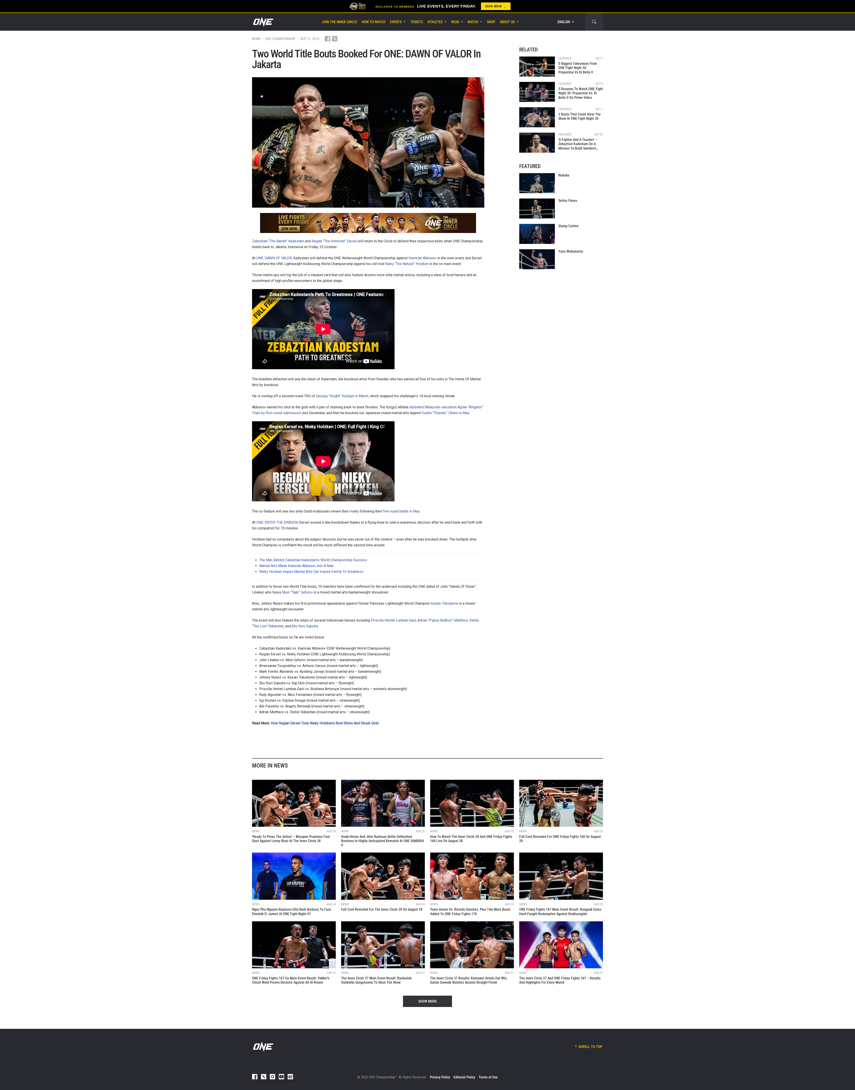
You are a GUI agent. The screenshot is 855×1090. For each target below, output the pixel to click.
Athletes (435, 22)
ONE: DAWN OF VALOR (274, 258)
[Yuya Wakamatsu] (537, 259)
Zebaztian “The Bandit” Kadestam (278, 241)
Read (455, 22)
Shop (491, 22)
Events (396, 22)
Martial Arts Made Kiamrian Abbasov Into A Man (296, 566)
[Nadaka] (537, 183)
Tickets (416, 22)
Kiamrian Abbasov (423, 258)
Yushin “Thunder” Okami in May (445, 413)
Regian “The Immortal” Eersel (334, 241)
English (564, 22)
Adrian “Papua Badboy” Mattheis (442, 620)
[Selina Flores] (537, 209)
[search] (594, 22)
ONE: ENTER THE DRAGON (277, 522)
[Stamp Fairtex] (537, 234)
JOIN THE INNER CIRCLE (339, 22)
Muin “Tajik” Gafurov (297, 592)
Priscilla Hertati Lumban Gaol (393, 620)
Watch (473, 22)
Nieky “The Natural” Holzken (407, 264)
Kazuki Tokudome (444, 603)
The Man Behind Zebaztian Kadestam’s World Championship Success (313, 560)
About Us (507, 22)
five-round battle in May (401, 511)
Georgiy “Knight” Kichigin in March (342, 396)
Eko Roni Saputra (305, 626)
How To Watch (373, 22)
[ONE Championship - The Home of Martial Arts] (262, 21)
